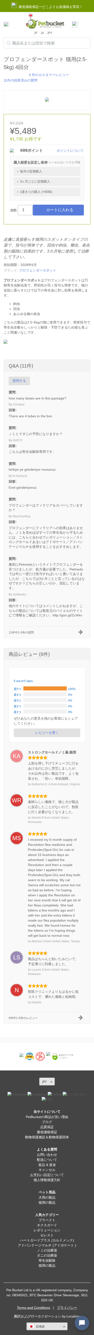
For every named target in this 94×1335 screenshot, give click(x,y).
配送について (47, 1160)
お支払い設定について (47, 1175)
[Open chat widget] (82, 1323)
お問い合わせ (47, 1155)
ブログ (47, 1122)
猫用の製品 (47, 1202)
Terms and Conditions (33, 1308)
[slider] (15, 74)
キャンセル (47, 1170)
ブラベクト (47, 1220)
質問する (19, 381)
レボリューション (47, 1230)
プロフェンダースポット (37, 270)
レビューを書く (47, 732)
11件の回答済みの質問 (20, 80)
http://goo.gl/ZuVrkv (67, 615)
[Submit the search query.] (8, 43)
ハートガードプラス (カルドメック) (47, 1240)
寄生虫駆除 (47, 1260)
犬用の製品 (47, 1197)
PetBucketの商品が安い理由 (47, 1117)
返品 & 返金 (47, 1165)
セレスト (47, 1235)
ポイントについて (70, 150)
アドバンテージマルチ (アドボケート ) (47, 1245)
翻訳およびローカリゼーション (37, 1316)
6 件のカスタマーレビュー (49, 75)
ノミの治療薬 (47, 1250)
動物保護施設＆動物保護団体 (47, 1137)
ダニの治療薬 (47, 1255)
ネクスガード (47, 1225)
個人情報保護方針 (47, 1180)
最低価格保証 (47, 1132)
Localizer (73, 1316)
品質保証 (47, 1127)
